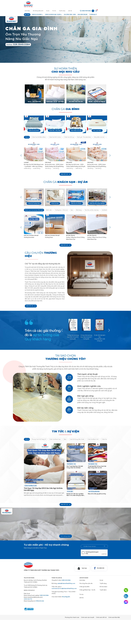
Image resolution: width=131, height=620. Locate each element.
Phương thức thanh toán (72, 617)
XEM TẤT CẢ (29, 306)
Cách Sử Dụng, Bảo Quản (77, 439)
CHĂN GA (65, 109)
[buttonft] (104, 546)
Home (28, 14)
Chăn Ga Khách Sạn (55, 439)
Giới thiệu (27, 10)
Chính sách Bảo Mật (114, 617)
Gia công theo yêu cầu (86, 583)
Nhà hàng (79, 210)
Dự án (47, 10)
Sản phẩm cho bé (99, 137)
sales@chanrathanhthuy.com (66, 583)
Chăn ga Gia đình (37, 14)
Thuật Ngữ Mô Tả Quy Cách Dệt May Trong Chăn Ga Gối (97, 467)
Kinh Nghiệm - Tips (71, 464)
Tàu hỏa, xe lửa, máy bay (92, 210)
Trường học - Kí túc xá (61, 210)
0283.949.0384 (86, 11)
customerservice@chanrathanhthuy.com (64, 588)
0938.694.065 (40, 601)
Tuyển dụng (62, 10)
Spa (72, 210)
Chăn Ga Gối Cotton (55, 137)
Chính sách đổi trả (101, 617)
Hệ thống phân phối (38, 10)
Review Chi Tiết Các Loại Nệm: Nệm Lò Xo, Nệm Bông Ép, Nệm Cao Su (75, 494)
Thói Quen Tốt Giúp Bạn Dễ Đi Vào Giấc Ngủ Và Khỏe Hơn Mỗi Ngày (43, 489)
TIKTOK (84, 568)
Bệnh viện (49, 210)
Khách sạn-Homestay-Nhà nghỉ (34, 210)
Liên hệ (70, 10)
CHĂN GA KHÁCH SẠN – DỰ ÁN (53, 14)
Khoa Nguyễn (66, 596)
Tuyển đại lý (93, 14)
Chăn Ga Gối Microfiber (39, 137)
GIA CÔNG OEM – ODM (70, 14)
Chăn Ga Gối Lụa (69, 137)
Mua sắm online (82, 14)
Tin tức (54, 10)
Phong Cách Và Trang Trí (39, 439)
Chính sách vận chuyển (87, 617)
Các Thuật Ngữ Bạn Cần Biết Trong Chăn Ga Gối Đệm (75, 467)
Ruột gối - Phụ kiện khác (84, 137)
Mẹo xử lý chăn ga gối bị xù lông (97, 494)
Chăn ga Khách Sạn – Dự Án (87, 590)
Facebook (100, 568)
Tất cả (27, 137)
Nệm (65, 439)
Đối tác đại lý (103, 586)
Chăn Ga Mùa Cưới (92, 439)
